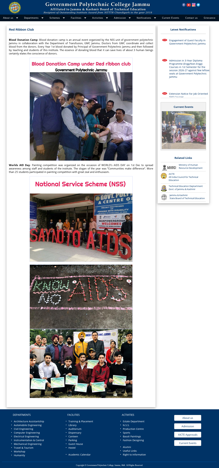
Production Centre (133, 429)
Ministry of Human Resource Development (191, 166)
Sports (126, 432)
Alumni (127, 447)
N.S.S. (126, 425)
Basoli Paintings (132, 436)
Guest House (75, 444)
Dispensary (74, 432)
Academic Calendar (79, 454)
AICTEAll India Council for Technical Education (183, 177)
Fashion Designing (133, 440)
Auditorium (74, 429)
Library (72, 425)
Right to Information (134, 454)
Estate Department (133, 421)
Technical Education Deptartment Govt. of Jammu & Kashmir (186, 188)
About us (187, 418)
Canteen (73, 436)
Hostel (72, 447)
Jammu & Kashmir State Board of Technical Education (187, 197)
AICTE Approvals (187, 434)
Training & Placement (80, 421)
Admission (188, 426)
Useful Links (130, 450)
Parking (72, 440)
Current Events (183, 107)
